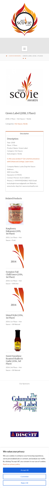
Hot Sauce (18, 124)
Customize (25, 476)
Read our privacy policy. (11, 464)
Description (24, 134)
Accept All (24, 470)
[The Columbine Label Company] (24, 403)
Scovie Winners (15, 56)
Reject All (24, 483)
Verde (25, 124)
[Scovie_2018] (24, 87)
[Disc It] (24, 435)
